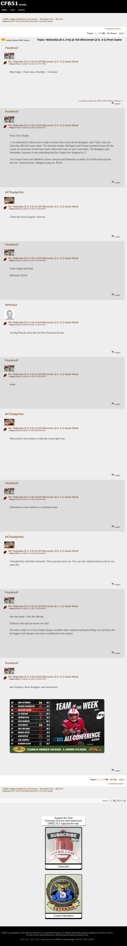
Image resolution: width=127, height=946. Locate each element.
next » (118, 28)
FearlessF (12, 47)
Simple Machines (47, 939)
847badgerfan (14, 192)
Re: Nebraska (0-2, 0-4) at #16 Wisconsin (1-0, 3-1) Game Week (43, 61)
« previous (110, 28)
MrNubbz (11, 304)
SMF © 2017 (35, 939)
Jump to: (105, 801)
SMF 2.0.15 (24, 939)
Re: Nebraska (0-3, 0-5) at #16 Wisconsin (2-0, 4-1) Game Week (43, 428)
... (97, 33)
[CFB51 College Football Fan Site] (63, 3)
